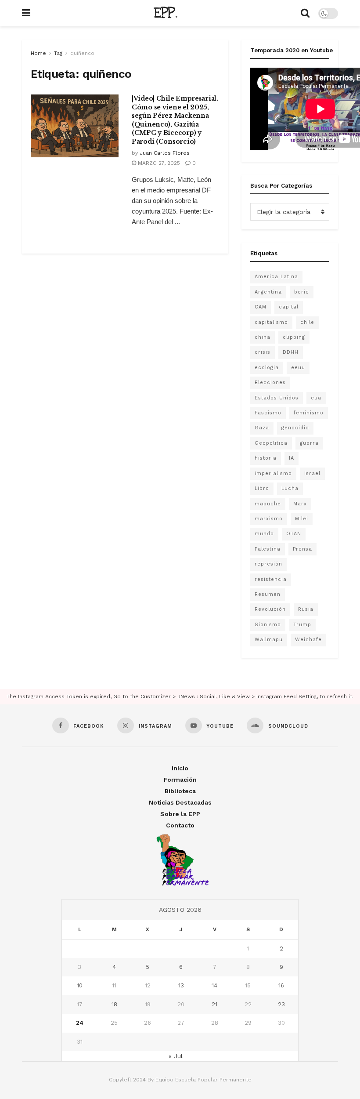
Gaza (262, 428)
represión (268, 564)
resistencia (271, 579)
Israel (312, 473)
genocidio (295, 428)
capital (289, 307)
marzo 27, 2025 (158, 163)
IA (291, 458)
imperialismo (273, 473)
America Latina (276, 276)
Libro (262, 488)
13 (181, 985)
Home (38, 53)
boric (301, 292)
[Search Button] (305, 13)
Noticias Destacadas (180, 802)
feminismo (309, 413)
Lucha (290, 488)
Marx (300, 504)
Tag (58, 53)
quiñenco (82, 53)
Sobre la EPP (180, 813)
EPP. (165, 13)
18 (114, 1004)
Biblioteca (180, 790)
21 (214, 1004)
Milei (301, 519)
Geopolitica (271, 443)
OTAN (293, 534)
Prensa (302, 549)
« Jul (176, 1055)
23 (281, 1004)
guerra (309, 443)
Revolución (270, 609)
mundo (264, 534)
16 (281, 985)
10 (80, 985)
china (262, 337)
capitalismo (271, 322)
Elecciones (270, 382)
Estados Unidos (277, 398)
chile (307, 322)
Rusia (305, 609)
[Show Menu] (26, 13)
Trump (302, 624)
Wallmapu (269, 639)
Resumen (268, 594)
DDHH (291, 352)
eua (316, 398)
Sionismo (268, 624)
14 (214, 985)
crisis (262, 352)
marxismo (269, 519)
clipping (294, 337)
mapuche (268, 504)
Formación (180, 779)
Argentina (268, 292)
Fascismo (268, 413)
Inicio (180, 768)
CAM (260, 307)
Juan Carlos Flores (165, 153)
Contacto (180, 825)
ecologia (267, 367)
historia (266, 458)
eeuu (298, 367)
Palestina (268, 549)
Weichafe (308, 639)
